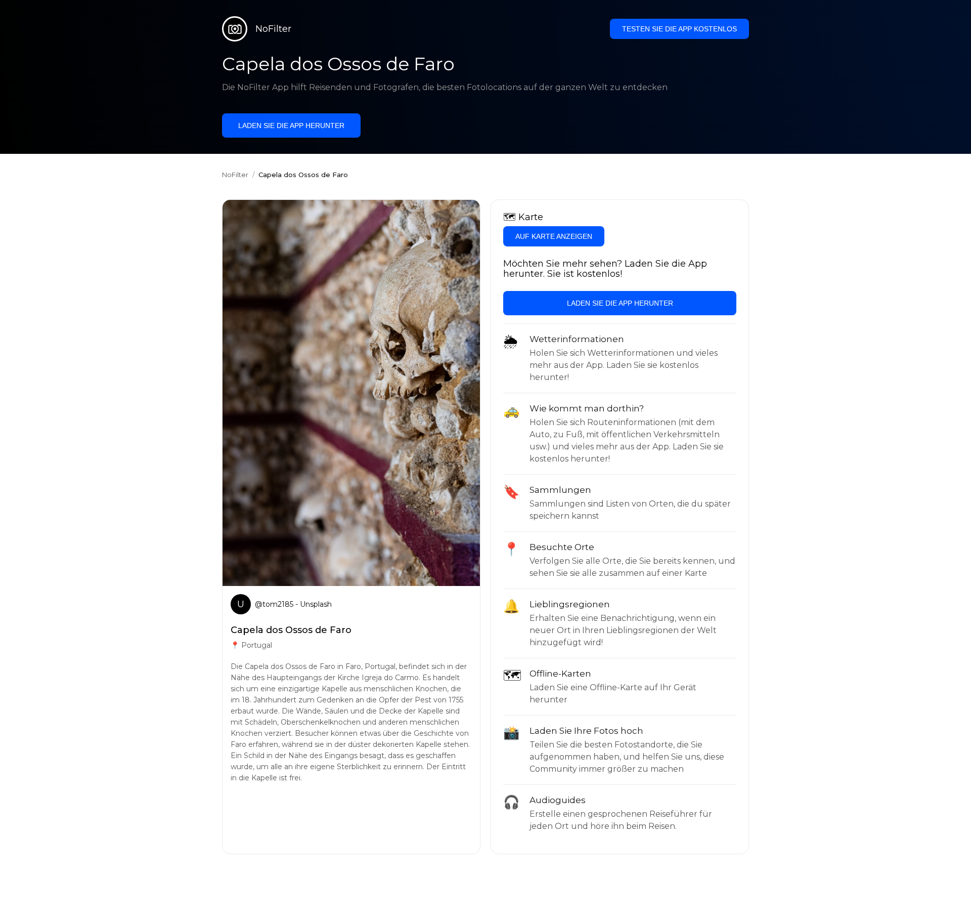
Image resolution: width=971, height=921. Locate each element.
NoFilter (235, 175)
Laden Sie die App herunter (291, 125)
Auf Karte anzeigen (553, 236)
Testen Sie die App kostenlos (679, 29)
